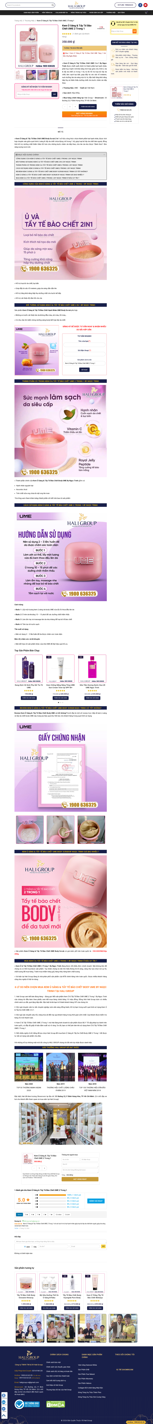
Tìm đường (4, 1398)
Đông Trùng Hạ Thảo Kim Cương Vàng (91, 1397)
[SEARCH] (52, 5)
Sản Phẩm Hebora (84, 1383)
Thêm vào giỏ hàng (88, 106)
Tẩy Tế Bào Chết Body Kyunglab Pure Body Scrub (72, 1297)
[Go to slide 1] (58, 702)
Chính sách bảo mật (53, 1362)
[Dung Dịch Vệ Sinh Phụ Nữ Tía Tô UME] (28, 668)
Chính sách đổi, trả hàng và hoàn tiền (59, 1371)
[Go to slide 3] (62, 702)
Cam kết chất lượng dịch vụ (56, 1381)
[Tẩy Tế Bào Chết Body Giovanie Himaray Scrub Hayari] (26, 1283)
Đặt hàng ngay (80, 1179)
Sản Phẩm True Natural (86, 1374)
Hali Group (88, 1420)
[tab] (60, 131)
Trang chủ (18, 21)
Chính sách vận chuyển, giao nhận (58, 1367)
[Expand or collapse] (104, 154)
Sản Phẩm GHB (83, 1370)
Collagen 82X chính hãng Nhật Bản (90, 1388)
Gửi (103, 1246)
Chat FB (4, 1411)
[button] (17, 75)
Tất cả (19, 1214)
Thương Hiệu (30, 21)
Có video (59, 1214)
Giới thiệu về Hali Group (54, 1385)
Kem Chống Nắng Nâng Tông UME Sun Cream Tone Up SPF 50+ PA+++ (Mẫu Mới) (60, 687)
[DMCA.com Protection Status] (55, 1404)
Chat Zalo (4, 1404)
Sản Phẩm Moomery (85, 1379)
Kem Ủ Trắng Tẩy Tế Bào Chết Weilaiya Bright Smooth (95, 1297)
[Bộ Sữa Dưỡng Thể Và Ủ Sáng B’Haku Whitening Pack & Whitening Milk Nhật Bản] (49, 1283)
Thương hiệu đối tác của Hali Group (59, 1390)
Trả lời (16, 1228)
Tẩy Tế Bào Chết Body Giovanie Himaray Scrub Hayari (26, 1297)
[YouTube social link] (145, 5)
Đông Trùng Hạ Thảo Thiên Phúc (89, 1392)
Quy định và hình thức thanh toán (58, 1376)
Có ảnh (67, 1214)
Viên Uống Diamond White (87, 1365)
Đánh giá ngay (96, 1201)
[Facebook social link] (140, 5)
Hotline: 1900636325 (125, 5)
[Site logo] (76, 5)
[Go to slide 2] (60, 702)
